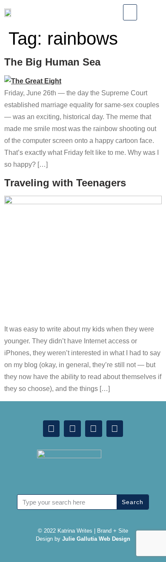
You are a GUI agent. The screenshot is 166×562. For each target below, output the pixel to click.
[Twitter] (93, 428)
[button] (130, 12)
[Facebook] (72, 428)
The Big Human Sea (52, 62)
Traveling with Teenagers (65, 182)
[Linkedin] (51, 428)
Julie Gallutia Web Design (96, 539)
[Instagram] (114, 428)
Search (132, 502)
